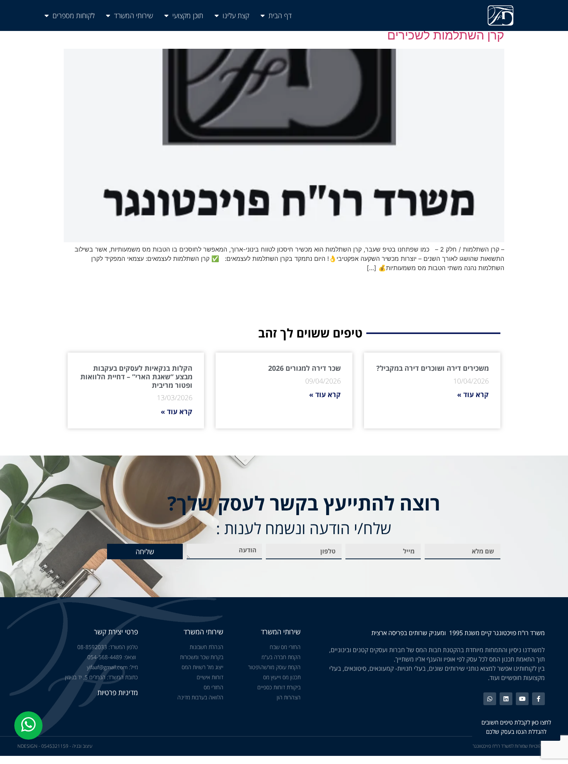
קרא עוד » (473, 394)
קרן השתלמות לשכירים (445, 35)
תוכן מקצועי (187, 15)
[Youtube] (522, 698)
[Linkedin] (506, 698)
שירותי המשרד (133, 15)
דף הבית (280, 15)
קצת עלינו (236, 15)
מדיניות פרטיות (117, 692)
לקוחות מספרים (74, 15)
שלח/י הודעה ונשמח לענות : (303, 528)
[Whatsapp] (489, 698)
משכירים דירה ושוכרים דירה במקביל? (432, 368)
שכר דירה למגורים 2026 (304, 368)
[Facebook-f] (538, 698)
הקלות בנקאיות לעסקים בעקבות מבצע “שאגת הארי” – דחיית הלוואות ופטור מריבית (136, 376)
